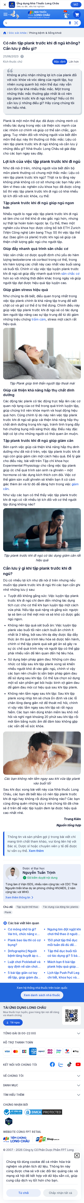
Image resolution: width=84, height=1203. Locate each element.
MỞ (76, 4)
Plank (8, 912)
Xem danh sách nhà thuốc (42, 995)
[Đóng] (4, 5)
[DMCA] (43, 1112)
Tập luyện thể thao (27, 906)
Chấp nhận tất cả (60, 1192)
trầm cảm (39, 319)
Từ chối (23, 1192)
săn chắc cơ (70, 273)
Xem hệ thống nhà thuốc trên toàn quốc (42, 987)
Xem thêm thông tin (17, 897)
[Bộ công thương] (12, 1112)
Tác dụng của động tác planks (60, 906)
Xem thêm (36, 851)
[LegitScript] (22, 1121)
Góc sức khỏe (18, 32)
